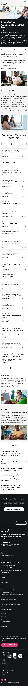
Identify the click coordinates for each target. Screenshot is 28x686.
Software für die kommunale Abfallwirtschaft (11, 570)
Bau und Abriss (4, 582)
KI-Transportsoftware (6, 602)
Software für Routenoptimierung (8, 599)
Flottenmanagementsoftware (7, 606)
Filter (15, 144)
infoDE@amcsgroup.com (8, 555)
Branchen (3, 624)
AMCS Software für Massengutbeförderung (11, 604)
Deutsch (25, 1)
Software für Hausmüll (6, 575)
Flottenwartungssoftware (6, 592)
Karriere (3, 628)
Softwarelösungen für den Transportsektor (10, 589)
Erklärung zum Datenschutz (7, 670)
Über (2, 619)
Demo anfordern (9, 644)
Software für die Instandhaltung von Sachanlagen (12, 594)
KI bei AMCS (4, 616)
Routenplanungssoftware (6, 609)
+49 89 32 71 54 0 (7, 553)
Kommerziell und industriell (7, 580)
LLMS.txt (3, 676)
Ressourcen (4, 626)
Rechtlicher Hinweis (5, 672)
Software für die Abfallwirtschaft (8, 565)
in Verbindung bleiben (14, 509)
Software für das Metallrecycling (8, 567)
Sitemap (3, 674)
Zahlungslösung (4, 597)
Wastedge (3, 577)
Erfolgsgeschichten (5, 621)
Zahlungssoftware (5, 572)
